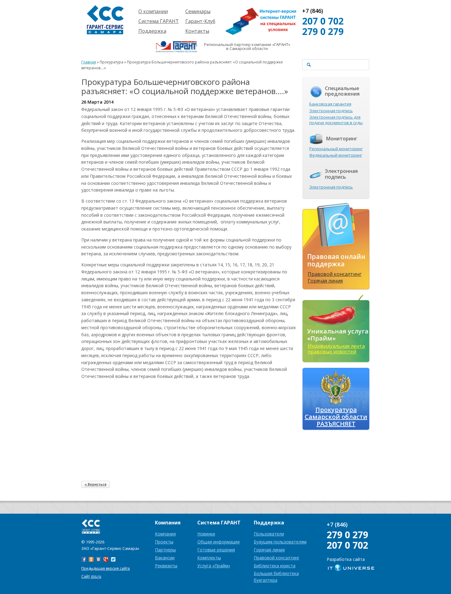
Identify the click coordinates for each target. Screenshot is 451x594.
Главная (88, 62)
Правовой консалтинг (334, 274)
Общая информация (218, 542)
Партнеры (165, 550)
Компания (165, 534)
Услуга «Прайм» (213, 566)
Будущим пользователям (280, 542)
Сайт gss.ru (91, 576)
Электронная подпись (331, 110)
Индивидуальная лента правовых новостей (336, 349)
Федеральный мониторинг (335, 155)
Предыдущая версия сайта (105, 568)
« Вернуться (95, 484)
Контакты (197, 31)
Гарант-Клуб (200, 21)
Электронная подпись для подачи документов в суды (336, 119)
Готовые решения (216, 550)
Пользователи (269, 534)
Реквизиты (166, 566)
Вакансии (165, 558)
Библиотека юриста (274, 566)
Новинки (206, 534)
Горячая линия (325, 280)
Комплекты (209, 558)
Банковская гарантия (330, 104)
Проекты (164, 542)
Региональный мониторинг (336, 148)
